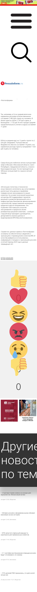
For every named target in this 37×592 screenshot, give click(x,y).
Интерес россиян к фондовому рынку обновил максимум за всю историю (18, 514)
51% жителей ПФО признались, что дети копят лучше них (18, 574)
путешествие (9, 257)
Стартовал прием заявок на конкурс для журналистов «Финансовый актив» (16, 494)
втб (2, 257)
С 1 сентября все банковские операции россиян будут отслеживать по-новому (18, 554)
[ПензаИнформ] (12, 83)
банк (4, 257)
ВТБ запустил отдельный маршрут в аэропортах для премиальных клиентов (15, 534)
